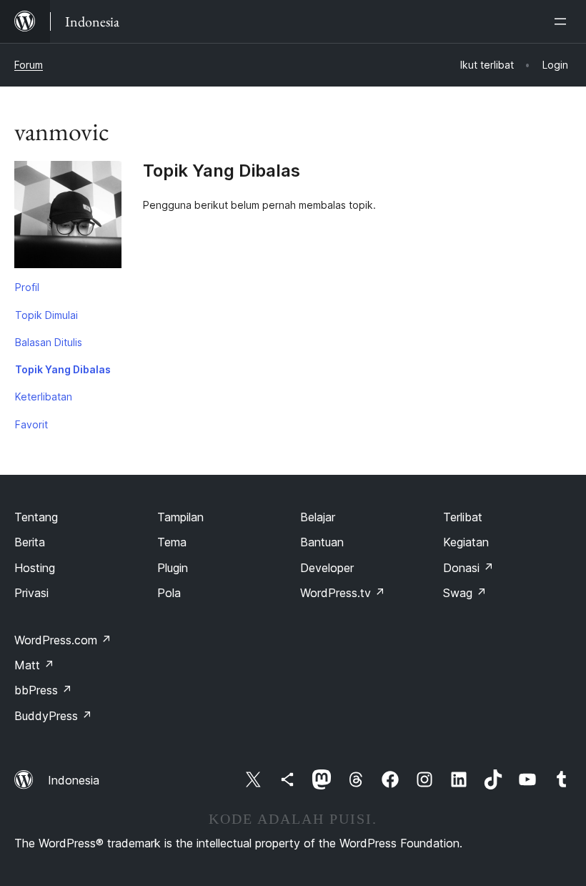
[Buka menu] (563, 21)
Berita (29, 542)
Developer (327, 568)
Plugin (172, 568)
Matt (34, 665)
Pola (169, 593)
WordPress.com (62, 640)
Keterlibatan (43, 396)
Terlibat (462, 517)
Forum (28, 65)
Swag (465, 593)
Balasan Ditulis (48, 342)
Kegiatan (466, 542)
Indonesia (73, 780)
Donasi (468, 568)
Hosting (34, 568)
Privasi (31, 593)
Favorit (31, 424)
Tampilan (180, 517)
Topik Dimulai (46, 315)
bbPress (43, 690)
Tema (172, 542)
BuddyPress (53, 716)
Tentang (36, 517)
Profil (27, 287)
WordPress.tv (342, 593)
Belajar (317, 517)
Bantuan (322, 542)
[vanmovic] (67, 217)
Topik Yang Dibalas (63, 369)
